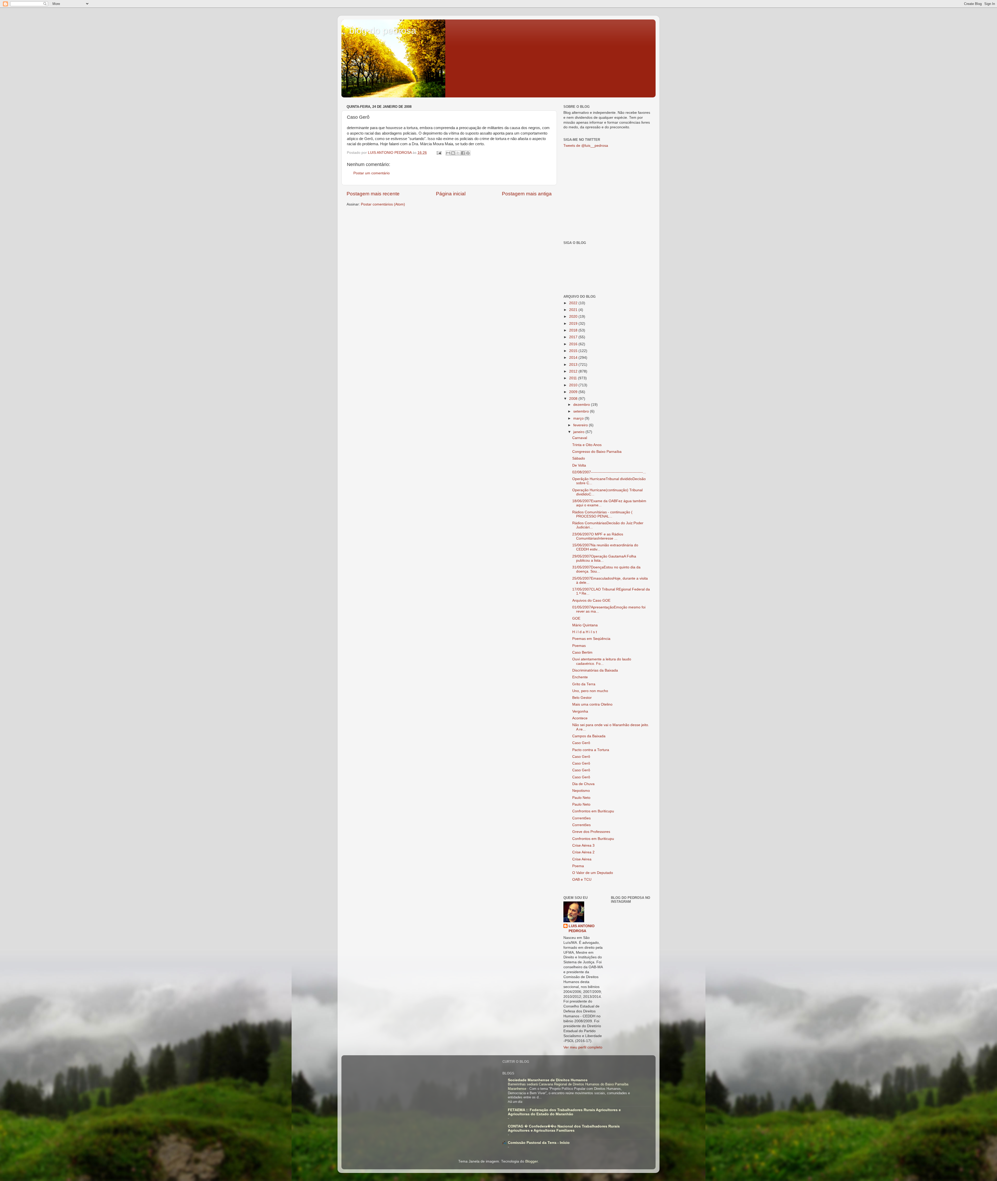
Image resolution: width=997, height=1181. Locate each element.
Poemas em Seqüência (591, 639)
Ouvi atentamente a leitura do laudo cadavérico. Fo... (601, 661)
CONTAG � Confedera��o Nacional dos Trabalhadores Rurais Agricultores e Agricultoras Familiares (564, 1128)
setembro (581, 411)
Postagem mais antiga (527, 193)
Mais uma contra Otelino (592, 704)
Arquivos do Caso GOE (591, 600)
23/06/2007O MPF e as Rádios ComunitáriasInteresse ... (597, 536)
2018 (573, 330)
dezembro (582, 405)
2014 (573, 358)
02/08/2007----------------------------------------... (609, 472)
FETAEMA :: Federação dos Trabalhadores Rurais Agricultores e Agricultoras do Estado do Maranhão (564, 1112)
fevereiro (581, 425)
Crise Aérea (581, 859)
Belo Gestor (582, 698)
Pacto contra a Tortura (590, 750)
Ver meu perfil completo (582, 1047)
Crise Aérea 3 (583, 845)
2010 (573, 385)
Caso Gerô (581, 743)
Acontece (580, 718)
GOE (576, 618)
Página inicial (451, 193)
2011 (573, 378)
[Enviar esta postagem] (438, 153)
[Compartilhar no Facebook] (463, 153)
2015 (573, 351)
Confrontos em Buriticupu (593, 811)
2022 (573, 303)
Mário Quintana (585, 625)
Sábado (578, 458)
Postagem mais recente (373, 193)
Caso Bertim (582, 652)
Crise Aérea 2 (583, 852)
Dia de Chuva (583, 784)
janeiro (579, 432)
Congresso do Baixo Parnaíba (597, 452)
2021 (573, 310)
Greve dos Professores (591, 832)
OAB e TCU (581, 879)
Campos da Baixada (588, 736)
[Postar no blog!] (453, 153)
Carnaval (579, 438)
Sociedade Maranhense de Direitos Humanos (548, 1080)
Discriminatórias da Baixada (595, 670)
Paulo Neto (581, 798)
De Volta (579, 465)
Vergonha (580, 711)
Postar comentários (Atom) (383, 204)
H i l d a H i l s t (584, 632)
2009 (573, 392)
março (579, 418)
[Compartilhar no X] (458, 153)
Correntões (581, 818)
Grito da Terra (583, 684)
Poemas (579, 646)
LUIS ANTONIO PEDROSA (582, 928)
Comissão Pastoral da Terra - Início (539, 1143)
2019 (573, 324)
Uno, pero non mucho (590, 691)
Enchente (580, 677)
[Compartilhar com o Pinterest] (467, 153)
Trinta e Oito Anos (587, 445)
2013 (573, 365)
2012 (573, 371)
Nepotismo (581, 791)
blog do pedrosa (382, 30)
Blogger (531, 1161)
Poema (578, 866)
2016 (573, 344)
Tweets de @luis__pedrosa (585, 146)
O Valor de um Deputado (592, 873)
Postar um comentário (371, 173)
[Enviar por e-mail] (448, 153)
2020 (573, 317)
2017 (573, 337)
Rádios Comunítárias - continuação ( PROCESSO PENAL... (602, 514)
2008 (573, 399)
